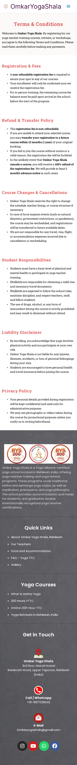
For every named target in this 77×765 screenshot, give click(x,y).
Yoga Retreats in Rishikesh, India (34, 615)
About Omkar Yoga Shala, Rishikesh (36, 537)
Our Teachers (21, 544)
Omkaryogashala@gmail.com (38, 730)
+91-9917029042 (38, 702)
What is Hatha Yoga (26, 594)
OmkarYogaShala (35, 6)
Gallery (16, 565)
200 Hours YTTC (22, 601)
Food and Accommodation (31, 551)
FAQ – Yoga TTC (23, 558)
